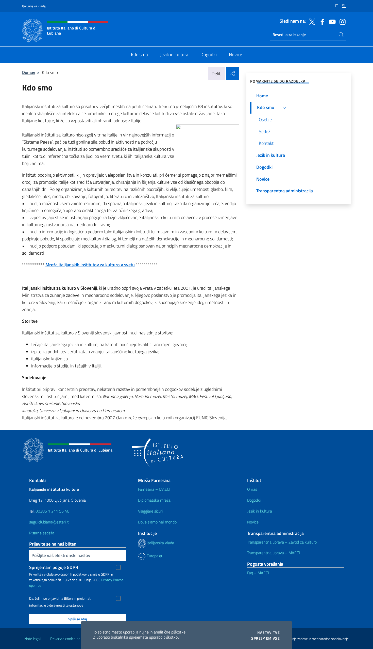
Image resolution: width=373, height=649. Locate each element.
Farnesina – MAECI (154, 489)
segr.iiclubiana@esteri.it (49, 522)
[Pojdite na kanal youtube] (331, 21)
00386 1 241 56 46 (52, 511)
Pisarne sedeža (41, 533)
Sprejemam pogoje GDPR (53, 567)
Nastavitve (268, 632)
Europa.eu (154, 556)
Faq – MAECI (258, 573)
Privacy (106, 579)
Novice (253, 522)
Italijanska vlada (34, 6)
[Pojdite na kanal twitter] (311, 21)
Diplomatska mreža (154, 500)
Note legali (32, 639)
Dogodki (254, 500)
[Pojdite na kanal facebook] (321, 21)
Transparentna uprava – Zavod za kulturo (282, 542)
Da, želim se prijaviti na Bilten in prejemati (60, 598)
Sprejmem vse (265, 638)
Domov (28, 72)
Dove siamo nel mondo (157, 522)
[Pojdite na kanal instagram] (341, 21)
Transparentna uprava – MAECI (273, 553)
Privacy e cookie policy (68, 639)
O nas (252, 489)
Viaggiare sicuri (150, 511)
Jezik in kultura (259, 511)
